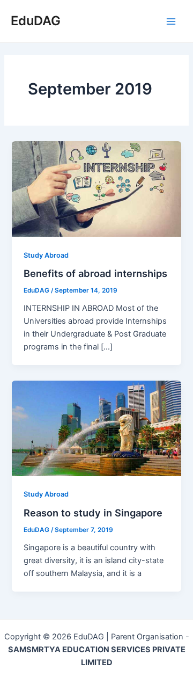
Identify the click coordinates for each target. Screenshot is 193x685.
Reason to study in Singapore (93, 513)
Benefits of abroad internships (95, 273)
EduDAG (36, 20)
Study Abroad (46, 255)
